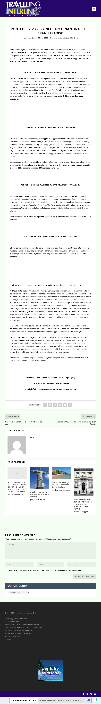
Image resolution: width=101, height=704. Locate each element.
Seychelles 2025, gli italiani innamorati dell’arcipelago (60, 484)
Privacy (8, 639)
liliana (34, 38)
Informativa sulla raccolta (23, 700)
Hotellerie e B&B (67, 38)
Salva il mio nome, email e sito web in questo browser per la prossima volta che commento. (44, 571)
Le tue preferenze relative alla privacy (61, 700)
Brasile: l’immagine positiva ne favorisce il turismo (39, 494)
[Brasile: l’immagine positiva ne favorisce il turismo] (39, 478)
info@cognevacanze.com (42, 389)
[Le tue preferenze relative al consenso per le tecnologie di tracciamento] (96, 699)
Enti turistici (54, 38)
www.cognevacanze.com (65, 389)
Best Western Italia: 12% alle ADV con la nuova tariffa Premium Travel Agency (83, 504)
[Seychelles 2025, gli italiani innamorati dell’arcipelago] (61, 473)
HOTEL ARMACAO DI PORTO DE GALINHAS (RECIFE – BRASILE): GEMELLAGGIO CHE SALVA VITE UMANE (17, 487)
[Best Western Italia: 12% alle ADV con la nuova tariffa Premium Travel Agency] (84, 481)
